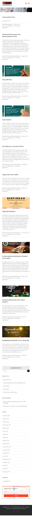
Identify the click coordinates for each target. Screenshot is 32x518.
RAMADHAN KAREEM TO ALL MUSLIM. (15, 340)
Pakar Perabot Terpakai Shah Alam (12, 56)
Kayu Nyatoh (6, 120)
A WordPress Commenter (9, 406)
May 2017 (5, 465)
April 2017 (5, 468)
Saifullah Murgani (8, 24)
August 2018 (6, 453)
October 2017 (6, 462)
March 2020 (6, 428)
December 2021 (7, 425)
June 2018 (5, 456)
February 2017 (6, 471)
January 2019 (6, 443)
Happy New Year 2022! (10, 175)
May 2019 (5, 434)
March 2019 (6, 440)
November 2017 (7, 459)
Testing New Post (8, 17)
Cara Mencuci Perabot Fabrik (13, 146)
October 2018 (6, 450)
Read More (5, 27)
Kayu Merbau (7, 80)
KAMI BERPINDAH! (8, 211)
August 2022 (6, 418)
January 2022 (6, 422)
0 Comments (17, 26)
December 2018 (7, 447)
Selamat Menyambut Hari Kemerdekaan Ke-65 (14, 383)
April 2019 (5, 437)
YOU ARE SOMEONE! (22, 406)
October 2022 (6, 415)
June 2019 (5, 431)
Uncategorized (9, 26)
